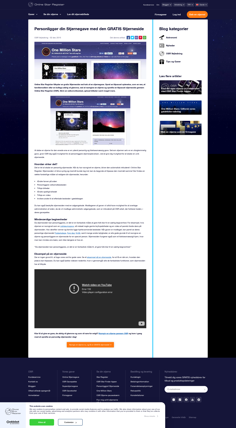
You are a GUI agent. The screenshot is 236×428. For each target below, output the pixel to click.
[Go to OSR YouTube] (192, 399)
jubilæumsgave (67, 226)
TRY (189, 5)
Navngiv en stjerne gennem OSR (113, 333)
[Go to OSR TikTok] (180, 399)
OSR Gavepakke (69, 381)
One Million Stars (104, 391)
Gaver (31, 14)
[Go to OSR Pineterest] (198, 399)
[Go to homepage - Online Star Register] (46, 4)
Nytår (78, 233)
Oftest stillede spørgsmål (39, 391)
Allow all (41, 422)
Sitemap (192, 417)
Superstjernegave (70, 386)
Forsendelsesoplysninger (142, 386)
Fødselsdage (60, 233)
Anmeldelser (33, 395)
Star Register (102, 377)
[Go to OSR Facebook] (186, 399)
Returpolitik (136, 391)
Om (157, 5)
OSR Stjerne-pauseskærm (107, 395)
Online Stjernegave (70, 377)
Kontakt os (33, 381)
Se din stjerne (51, 14)
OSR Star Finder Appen (106, 381)
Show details (149, 416)
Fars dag (71, 233)
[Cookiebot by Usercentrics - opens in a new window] (13, 422)
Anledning (178, 5)
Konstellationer (137, 395)
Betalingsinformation (140, 381)
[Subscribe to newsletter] (204, 389)
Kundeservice (148, 5)
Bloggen (165, 5)
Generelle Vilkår (179, 417)
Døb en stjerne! (197, 14)
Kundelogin (136, 377)
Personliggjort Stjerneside (107, 386)
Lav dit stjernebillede (78, 14)
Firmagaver (161, 14)
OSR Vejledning (41, 37)
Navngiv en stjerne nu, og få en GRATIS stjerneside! (89, 345)
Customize (69, 422)
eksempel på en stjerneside (99, 257)
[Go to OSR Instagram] (173, 399)
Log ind (177, 14)
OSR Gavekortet (69, 391)
